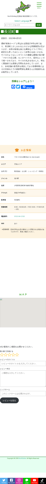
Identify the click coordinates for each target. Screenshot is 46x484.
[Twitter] (4, 479)
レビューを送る (9, 400)
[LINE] (27, 479)
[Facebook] (11, 479)
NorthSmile (22, 458)
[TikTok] (42, 479)
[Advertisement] (23, 118)
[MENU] (39, 4)
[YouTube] (34, 479)
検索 (39, 25)
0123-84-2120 (19, 216)
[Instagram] (19, 479)
